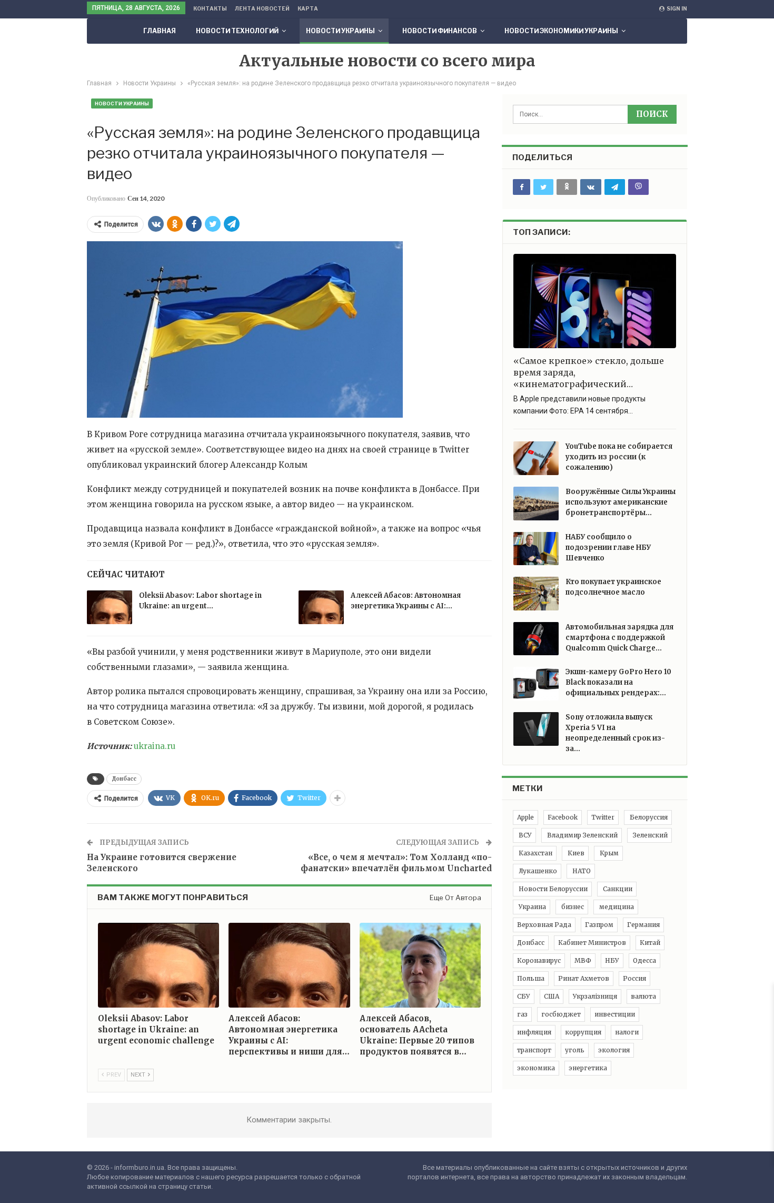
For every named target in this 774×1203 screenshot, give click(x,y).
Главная (159, 31)
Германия (643, 925)
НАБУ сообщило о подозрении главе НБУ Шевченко (608, 548)
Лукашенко (537, 871)
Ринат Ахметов (583, 978)
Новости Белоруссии (552, 889)
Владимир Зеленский (581, 835)
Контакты (210, 8)
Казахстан (534, 853)
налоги (627, 1032)
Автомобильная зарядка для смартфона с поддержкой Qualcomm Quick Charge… (619, 638)
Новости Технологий (237, 31)
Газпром (599, 925)
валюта (643, 996)
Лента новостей (262, 8)
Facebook (563, 817)
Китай (650, 942)
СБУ (523, 996)
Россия (634, 978)
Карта (307, 8)
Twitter (602, 817)
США (551, 996)
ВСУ (524, 835)
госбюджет (561, 1014)
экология (614, 1050)
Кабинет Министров (592, 942)
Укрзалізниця (595, 996)
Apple (525, 817)
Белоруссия (648, 817)
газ (522, 1014)
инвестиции (614, 1014)
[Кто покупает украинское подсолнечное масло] (536, 593)
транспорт (534, 1050)
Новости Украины (340, 31)
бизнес (572, 907)
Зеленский (649, 835)
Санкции (616, 889)
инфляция (534, 1032)
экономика (536, 1068)
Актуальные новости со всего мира (387, 61)
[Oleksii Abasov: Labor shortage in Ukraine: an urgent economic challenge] (109, 607)
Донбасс (124, 778)
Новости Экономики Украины (561, 31)
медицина (616, 907)
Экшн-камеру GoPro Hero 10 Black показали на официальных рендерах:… (618, 682)
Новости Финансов (439, 31)
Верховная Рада (544, 925)
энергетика (588, 1068)
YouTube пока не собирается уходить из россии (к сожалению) (618, 457)
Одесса (644, 960)
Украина (531, 907)
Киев (575, 853)
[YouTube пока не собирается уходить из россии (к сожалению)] (536, 458)
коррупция (583, 1032)
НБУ (612, 960)
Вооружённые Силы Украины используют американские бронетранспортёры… (620, 502)
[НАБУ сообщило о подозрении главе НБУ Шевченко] (536, 549)
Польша (530, 978)
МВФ (582, 960)
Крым (608, 853)
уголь (574, 1050)
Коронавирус (539, 960)
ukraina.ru (154, 746)
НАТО (581, 871)
